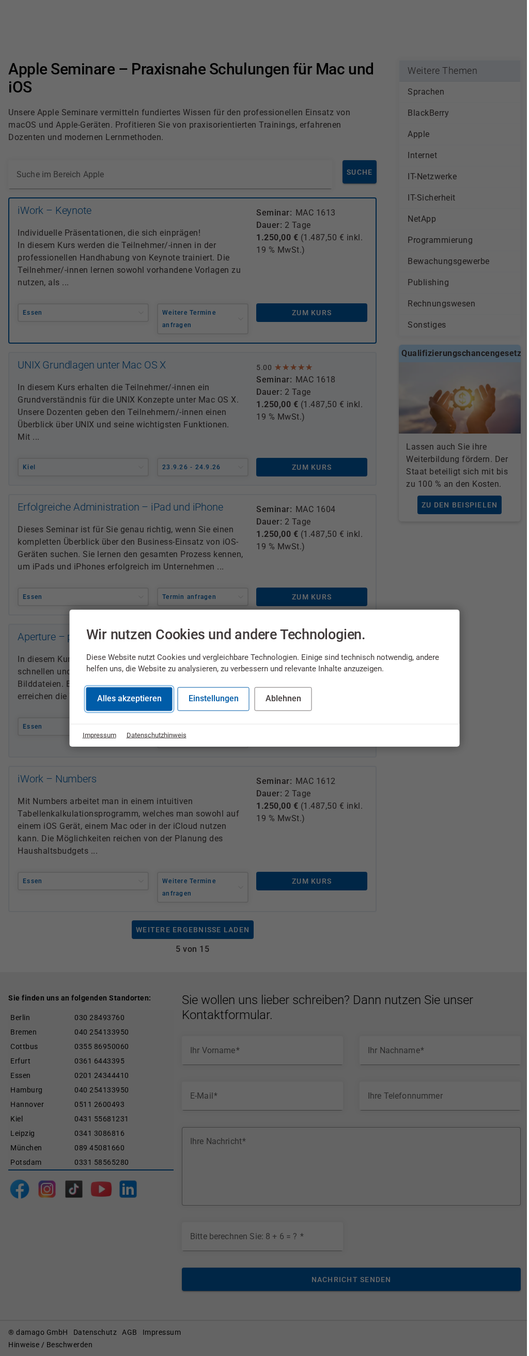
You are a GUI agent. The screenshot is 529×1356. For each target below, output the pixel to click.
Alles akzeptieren (129, 698)
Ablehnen (283, 698)
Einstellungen (214, 698)
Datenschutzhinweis (156, 735)
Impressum (99, 735)
